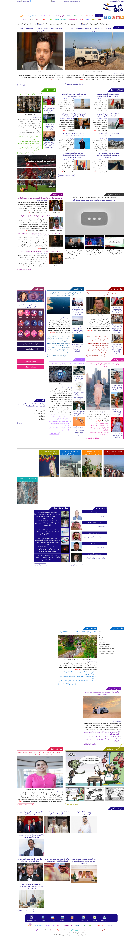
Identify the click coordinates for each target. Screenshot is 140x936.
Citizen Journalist (83, 920)
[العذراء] (41, 315)
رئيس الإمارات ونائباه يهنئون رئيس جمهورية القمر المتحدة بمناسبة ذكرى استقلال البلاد (31, 886)
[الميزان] (21, 336)
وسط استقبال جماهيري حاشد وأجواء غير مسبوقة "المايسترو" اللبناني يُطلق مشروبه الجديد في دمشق (57, 339)
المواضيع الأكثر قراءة (60, 508)
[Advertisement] (60, 8)
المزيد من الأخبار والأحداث (66, 175)
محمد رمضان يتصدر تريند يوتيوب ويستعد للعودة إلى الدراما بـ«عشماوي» (40, 233)
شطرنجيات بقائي (101, 526)
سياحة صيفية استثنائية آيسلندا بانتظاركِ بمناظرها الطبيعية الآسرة (76, 680)
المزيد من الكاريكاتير (72, 804)
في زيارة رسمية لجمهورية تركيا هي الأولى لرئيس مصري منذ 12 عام (94, 200)
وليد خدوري (94, 543)
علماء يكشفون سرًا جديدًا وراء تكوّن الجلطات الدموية (79, 378)
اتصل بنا (53, 920)
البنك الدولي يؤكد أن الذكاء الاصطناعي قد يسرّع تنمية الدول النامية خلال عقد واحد (57, 350)
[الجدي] (34, 315)
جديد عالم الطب (54, 433)
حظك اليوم (39, 289)
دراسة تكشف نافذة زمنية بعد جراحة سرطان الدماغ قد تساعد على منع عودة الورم (59, 423)
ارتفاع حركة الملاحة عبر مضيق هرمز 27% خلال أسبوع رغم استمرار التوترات (77, 348)
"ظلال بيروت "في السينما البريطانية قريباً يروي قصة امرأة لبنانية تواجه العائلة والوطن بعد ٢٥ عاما (47, 516)
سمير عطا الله (94, 512)
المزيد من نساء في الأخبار (26, 804)
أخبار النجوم (57, 194)
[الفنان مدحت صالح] (55, 200)
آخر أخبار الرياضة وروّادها (26, 153)
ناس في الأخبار (117, 808)
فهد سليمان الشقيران (94, 554)
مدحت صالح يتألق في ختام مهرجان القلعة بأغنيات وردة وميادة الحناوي (40, 198)
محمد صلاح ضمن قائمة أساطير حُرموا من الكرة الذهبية (36, 94)
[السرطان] (27, 326)
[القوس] (34, 326)
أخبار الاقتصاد (78, 289)
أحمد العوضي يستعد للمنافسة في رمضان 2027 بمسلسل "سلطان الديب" (40, 216)
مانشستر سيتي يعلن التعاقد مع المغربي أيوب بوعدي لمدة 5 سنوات (79, 24)
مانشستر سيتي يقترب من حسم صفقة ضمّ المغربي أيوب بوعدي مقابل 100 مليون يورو (28, 137)
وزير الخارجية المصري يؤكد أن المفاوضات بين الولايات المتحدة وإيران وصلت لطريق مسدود (74, 155)
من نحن (95, 920)
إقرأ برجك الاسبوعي (30, 344)
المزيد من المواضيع (40, 564)
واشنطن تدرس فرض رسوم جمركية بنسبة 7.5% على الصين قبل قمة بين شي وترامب (77, 311)
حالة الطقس (118, 628)
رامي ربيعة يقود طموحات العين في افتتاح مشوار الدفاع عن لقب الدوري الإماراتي (29, 148)
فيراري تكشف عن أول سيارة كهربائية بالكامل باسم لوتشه (102, 736)
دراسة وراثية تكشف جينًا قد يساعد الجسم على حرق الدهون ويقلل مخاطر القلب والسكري (59, 416)
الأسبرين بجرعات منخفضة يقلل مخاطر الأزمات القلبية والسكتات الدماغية (79, 395)
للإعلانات (62, 920)
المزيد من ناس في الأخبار (26, 910)
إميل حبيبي (102, 516)
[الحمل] (41, 336)
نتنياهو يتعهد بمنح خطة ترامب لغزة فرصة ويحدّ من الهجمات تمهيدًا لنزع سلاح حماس (98, 350)
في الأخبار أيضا (117, 90)
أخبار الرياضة (50, 90)
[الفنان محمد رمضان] (55, 236)
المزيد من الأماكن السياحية (67, 684)
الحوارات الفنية (23, 85)
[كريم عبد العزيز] (55, 254)
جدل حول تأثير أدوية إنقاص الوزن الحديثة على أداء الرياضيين (79, 413)
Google (19, 1)
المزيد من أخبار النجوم (25, 269)
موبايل (43, 920)
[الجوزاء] (21, 315)
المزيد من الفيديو (71, 258)
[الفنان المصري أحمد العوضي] (55, 218)
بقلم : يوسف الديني (94, 533)
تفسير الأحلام (31, 361)
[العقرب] (41, 326)
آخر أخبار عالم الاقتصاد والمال (56, 355)
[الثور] (27, 315)
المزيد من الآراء (76, 564)
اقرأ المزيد (82, 77)
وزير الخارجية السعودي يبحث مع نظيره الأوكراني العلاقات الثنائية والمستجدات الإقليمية (84, 861)
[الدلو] (34, 336)
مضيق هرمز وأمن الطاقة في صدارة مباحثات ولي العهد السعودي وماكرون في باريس (108, 155)
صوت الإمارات (26, 1)
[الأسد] (21, 326)
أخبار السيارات (114, 688)
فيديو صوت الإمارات (115, 194)
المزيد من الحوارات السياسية (96, 355)
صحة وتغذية (80, 360)
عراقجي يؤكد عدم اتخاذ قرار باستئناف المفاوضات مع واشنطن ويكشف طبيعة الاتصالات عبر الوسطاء (97, 339)
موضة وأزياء (118, 360)
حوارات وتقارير (117, 289)
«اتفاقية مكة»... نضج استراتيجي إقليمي (95, 537)
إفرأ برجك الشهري (31, 349)
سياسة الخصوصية (31, 920)
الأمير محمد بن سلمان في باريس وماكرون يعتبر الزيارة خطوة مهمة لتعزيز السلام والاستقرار (94, 28)
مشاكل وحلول (30, 367)
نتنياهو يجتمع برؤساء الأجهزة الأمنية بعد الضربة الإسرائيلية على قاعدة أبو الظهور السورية (117, 328)
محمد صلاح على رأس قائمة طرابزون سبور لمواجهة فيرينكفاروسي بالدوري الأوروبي (31, 24)
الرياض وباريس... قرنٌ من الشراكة (96, 558)
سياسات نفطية (101, 547)
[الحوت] (27, 336)
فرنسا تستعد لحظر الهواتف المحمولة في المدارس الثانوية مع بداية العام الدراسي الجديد (47, 542)
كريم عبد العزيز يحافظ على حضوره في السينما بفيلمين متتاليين (40, 251)
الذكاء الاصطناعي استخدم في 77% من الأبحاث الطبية (67, 364)
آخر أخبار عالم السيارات (90, 744)
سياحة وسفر (91, 628)
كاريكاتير (110, 749)
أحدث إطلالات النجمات (94, 438)
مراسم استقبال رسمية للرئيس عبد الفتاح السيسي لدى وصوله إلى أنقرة (94, 197)
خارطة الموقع (104, 920)
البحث (53, 1)
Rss (72, 920)
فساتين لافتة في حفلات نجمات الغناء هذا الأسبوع (117, 435)
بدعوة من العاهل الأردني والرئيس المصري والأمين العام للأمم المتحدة (114, 252)
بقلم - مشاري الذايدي (94, 522)
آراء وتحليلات (101, 508)
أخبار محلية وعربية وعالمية (73, 84)
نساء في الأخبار (56, 749)
